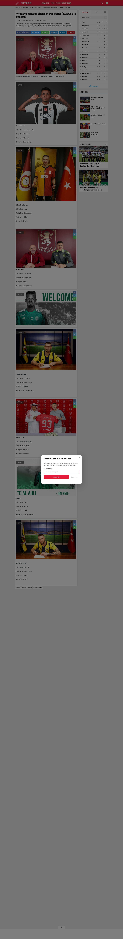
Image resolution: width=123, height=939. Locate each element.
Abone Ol (56, 477)
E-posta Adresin (48, 469)
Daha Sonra (74, 477)
